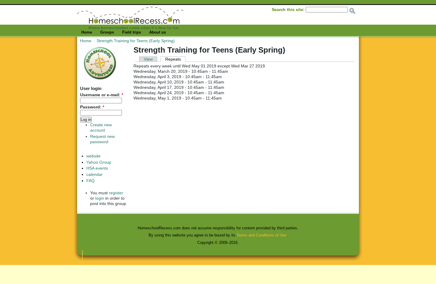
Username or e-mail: (101, 95)
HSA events (97, 168)
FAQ (90, 181)
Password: (92, 107)
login (99, 198)
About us (157, 32)
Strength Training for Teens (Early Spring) (136, 40)
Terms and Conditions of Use (262, 235)
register (116, 193)
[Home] (130, 27)
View (148, 59)
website (93, 156)
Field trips (131, 32)
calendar (94, 174)
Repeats (173, 59)
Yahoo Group (98, 162)
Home (86, 32)
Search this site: (289, 9)
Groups (107, 32)
